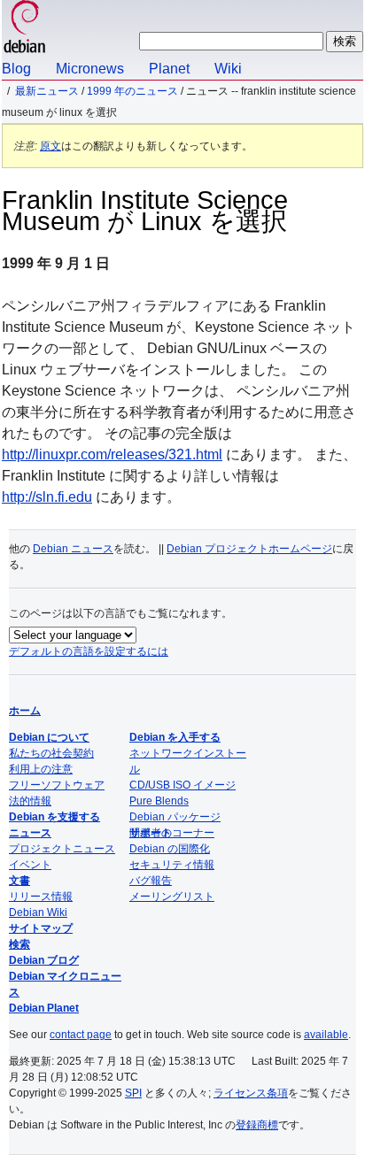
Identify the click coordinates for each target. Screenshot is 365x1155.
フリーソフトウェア (57, 785)
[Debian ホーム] (25, 29)
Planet (169, 68)
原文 (50, 146)
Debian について (49, 737)
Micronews (90, 68)
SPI (133, 1093)
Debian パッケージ (175, 817)
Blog (16, 68)
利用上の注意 (41, 769)
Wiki (228, 68)
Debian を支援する (54, 817)
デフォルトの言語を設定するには (88, 651)
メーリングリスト (171, 896)
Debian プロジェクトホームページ (249, 549)
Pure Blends (159, 801)
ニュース (30, 833)
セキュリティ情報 (171, 865)
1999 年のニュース (132, 91)
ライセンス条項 (251, 1093)
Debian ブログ (44, 960)
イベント (30, 865)
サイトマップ (41, 928)
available (326, 1034)
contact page (81, 1034)
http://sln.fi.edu (47, 496)
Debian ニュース (73, 549)
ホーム (25, 711)
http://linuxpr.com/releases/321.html (112, 454)
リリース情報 (41, 896)
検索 (19, 944)
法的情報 (30, 801)
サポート (150, 833)
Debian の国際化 (169, 849)
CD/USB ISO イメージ (182, 785)
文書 (19, 880)
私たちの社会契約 (51, 753)
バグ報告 (150, 880)
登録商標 (257, 1125)
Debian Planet (44, 1008)
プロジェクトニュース (62, 849)
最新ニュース (47, 91)
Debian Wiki (38, 912)
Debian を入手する (175, 737)
